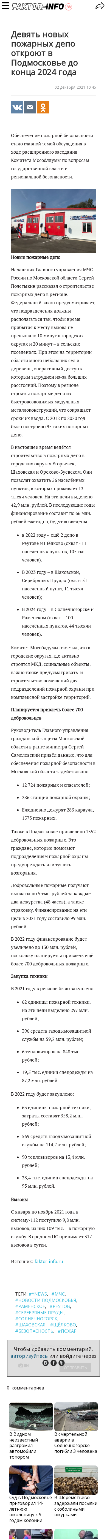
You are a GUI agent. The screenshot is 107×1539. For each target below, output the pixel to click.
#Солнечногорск (36, 1319)
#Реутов (59, 1306)
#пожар (67, 1331)
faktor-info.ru (49, 1261)
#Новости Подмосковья (45, 1300)
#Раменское (30, 1306)
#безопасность (34, 1331)
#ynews (38, 1294)
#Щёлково (63, 1325)
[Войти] (100, 6)
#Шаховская (30, 1325)
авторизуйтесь (29, 1356)
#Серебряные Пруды (39, 1313)
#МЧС (58, 1294)
